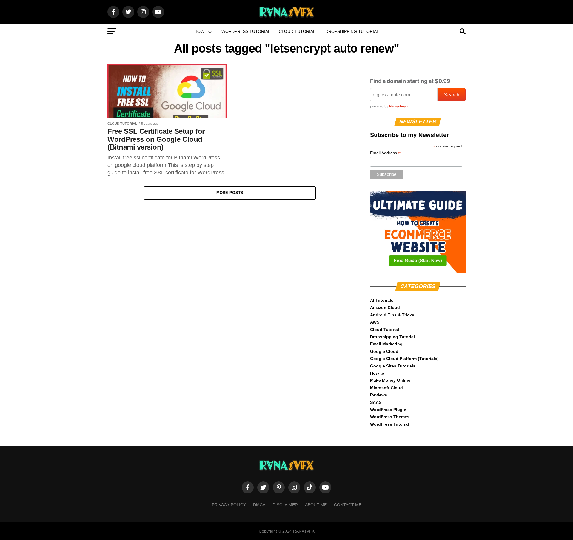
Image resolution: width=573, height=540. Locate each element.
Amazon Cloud (385, 307)
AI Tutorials (381, 300)
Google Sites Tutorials (392, 366)
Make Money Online (390, 380)
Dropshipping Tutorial (352, 31)
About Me (316, 504)
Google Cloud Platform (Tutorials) (404, 358)
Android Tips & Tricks (392, 315)
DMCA (259, 504)
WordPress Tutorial (245, 31)
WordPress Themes (389, 416)
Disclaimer (285, 504)
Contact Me (347, 504)
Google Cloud (384, 351)
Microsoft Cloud (386, 387)
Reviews (378, 395)
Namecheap (398, 106)
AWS (374, 322)
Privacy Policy (229, 504)
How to (203, 31)
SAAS (375, 402)
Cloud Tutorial (297, 31)
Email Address (385, 153)
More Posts (230, 192)
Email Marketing (386, 343)
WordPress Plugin (388, 409)
